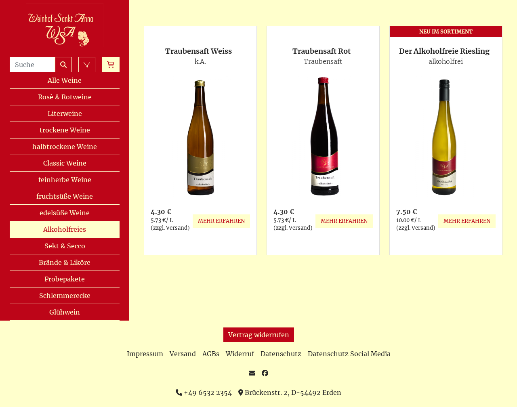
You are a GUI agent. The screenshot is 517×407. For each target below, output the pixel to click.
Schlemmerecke (64, 296)
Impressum (145, 354)
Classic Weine (64, 163)
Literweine (65, 113)
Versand (183, 354)
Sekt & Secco (64, 246)
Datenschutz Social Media (349, 354)
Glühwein (64, 312)
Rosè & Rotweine (65, 97)
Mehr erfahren (221, 221)
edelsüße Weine (65, 213)
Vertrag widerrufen (258, 335)
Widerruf (240, 354)
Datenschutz (281, 354)
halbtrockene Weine (64, 147)
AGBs (210, 354)
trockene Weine (65, 130)
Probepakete (64, 279)
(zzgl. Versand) (170, 227)
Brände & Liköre (64, 262)
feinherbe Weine (64, 180)
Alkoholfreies (64, 229)
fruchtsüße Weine (64, 196)
